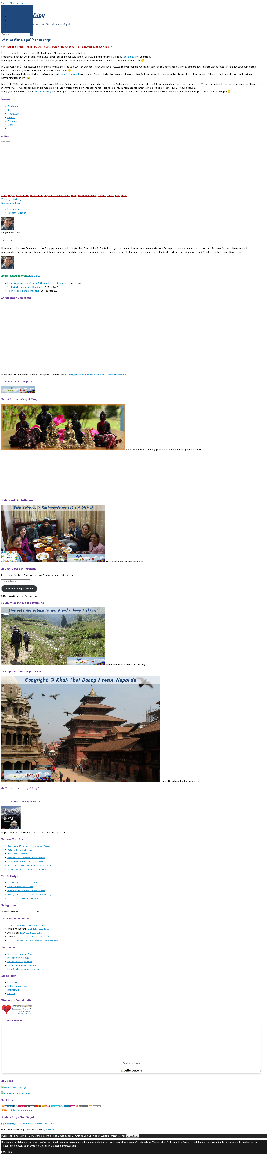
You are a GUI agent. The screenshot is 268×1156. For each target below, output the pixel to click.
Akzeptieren (132, 1136)
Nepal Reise (22, 195)
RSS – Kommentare (21, 1093)
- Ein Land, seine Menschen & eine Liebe (27, 1123)
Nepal (11, 195)
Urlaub (110, 195)
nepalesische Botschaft (57, 195)
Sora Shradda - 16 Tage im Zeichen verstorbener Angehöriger (30, 898)
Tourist (102, 195)
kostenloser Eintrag (23, 1110)
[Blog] (7, 1106)
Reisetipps (80, 46)
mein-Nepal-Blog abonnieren (19, 588)
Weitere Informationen (113, 1135)
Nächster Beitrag (10, 202)
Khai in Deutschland (48, 46)
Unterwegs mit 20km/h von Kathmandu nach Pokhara (36, 283)
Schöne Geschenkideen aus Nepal (20, 887)
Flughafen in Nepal (68, 74)
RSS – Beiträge (19, 1087)
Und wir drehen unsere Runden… (24, 287)
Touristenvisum (131, 56)
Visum (124, 195)
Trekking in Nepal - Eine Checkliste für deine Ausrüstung (29, 894)
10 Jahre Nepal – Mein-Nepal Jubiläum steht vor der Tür (29, 865)
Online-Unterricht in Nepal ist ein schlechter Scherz (27, 861)
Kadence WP (51, 1129)
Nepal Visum (67, 46)
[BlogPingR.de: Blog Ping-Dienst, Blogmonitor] (82, 1106)
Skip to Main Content (13, 3)
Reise (73, 195)
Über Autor (13, 209)
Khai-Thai (11, 46)
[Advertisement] (94, 170)
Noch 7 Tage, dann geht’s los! (23, 290)
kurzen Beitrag (43, 91)
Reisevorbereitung (87, 195)
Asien (4, 195)
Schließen (6, 1151)
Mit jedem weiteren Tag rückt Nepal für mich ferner (26, 869)
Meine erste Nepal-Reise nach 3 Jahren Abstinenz (26, 858)
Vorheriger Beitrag (11, 199)
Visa (117, 195)
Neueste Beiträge (16, 212)
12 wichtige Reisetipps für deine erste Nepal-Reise (26, 883)
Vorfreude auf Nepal (98, 46)
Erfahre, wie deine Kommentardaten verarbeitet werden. (95, 374)
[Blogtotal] (44, 1106)
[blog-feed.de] (7, 1110)
